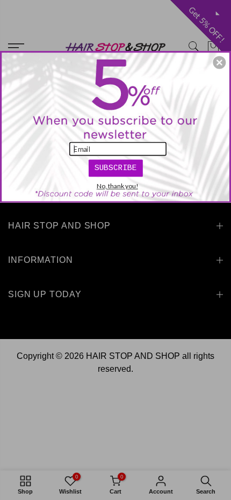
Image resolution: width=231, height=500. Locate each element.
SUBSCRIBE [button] (116, 167)
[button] (219, 62)
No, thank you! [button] (117, 185)
